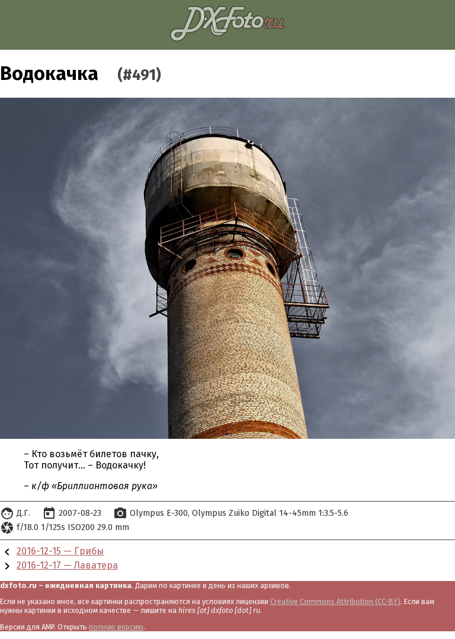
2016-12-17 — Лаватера (67, 565)
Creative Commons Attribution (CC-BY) (335, 601)
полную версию (116, 626)
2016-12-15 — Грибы (60, 551)
